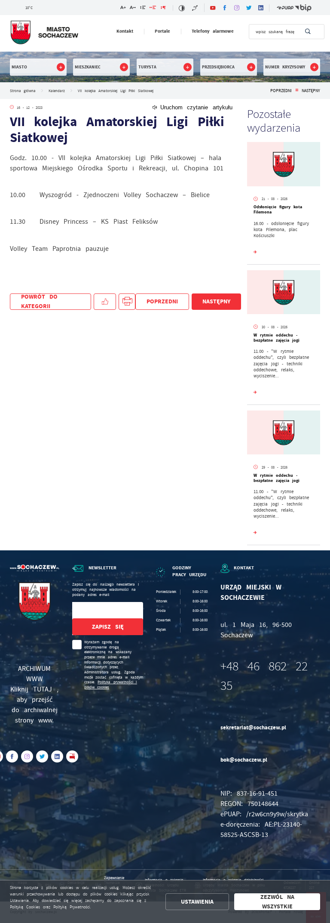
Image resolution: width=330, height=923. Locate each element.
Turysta (147, 67)
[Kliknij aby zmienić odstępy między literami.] (132, 8)
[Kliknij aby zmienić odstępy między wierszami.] (143, 8)
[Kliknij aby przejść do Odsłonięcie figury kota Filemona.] (283, 165)
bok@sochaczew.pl (243, 759)
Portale (162, 31)
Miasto (19, 67)
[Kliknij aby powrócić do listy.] (297, 90)
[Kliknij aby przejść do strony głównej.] (44, 32)
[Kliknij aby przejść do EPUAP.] (285, 7)
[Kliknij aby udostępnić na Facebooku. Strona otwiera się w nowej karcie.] (105, 301)
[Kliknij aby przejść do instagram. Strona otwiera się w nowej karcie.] (237, 8)
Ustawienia (197, 902)
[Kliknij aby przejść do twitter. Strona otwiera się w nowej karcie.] (249, 8)
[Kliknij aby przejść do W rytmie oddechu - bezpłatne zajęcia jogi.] (283, 293)
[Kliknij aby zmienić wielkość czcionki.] (123, 8)
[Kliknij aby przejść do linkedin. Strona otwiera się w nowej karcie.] (261, 8)
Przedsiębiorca (218, 67)
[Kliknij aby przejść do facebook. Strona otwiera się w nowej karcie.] (225, 8)
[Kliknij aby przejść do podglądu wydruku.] (127, 301)
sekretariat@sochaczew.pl (253, 727)
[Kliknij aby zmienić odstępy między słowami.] (153, 8)
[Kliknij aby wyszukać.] (308, 31)
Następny (311, 90)
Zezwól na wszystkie (277, 901)
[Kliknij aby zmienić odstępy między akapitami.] (163, 8)
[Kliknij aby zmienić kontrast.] (181, 8)
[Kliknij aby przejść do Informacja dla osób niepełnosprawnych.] (195, 8)
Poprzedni (281, 90)
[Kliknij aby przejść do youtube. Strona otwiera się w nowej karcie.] (213, 8)
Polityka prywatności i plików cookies (110, 684)
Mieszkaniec (88, 67)
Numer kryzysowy (285, 67)
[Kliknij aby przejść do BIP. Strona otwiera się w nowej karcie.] (303, 8)
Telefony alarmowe (213, 31)
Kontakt (124, 31)
